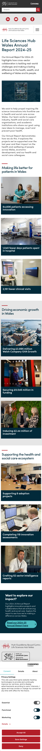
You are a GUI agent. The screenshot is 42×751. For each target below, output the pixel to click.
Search (38, 10)
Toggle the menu (37, 29)
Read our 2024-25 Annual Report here (17, 624)
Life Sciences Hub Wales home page (14, 29)
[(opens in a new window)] (8, 19)
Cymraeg (34, 3)
